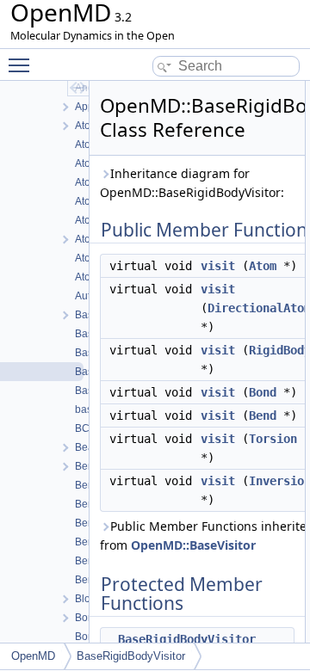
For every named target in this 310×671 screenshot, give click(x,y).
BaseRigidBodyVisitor (187, 639)
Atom (262, 266)
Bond (262, 392)
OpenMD (33, 655)
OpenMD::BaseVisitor (193, 545)
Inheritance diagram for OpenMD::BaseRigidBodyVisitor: (192, 182)
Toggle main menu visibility (22, 64)
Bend (262, 415)
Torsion (273, 439)
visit (218, 266)
